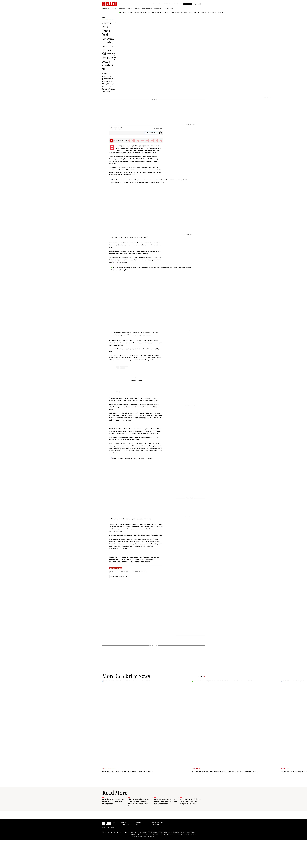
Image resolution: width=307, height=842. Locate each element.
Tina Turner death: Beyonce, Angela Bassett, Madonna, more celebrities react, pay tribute (138, 802)
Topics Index (156, 824)
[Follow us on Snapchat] (117, 832)
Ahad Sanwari (118, 127)
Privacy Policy (190, 832)
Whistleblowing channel (175, 832)
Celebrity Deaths (139, 571)
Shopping (157, 8)
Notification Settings (137, 834)
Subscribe (187, 4)
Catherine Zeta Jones (118, 576)
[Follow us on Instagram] (103, 832)
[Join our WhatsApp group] (126, 832)
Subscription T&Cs (157, 822)
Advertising (125, 824)
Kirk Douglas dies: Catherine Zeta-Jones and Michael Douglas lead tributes (190, 801)
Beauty (137, 8)
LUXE (164, 8)
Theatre (113, 571)
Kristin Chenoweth (131, 413)
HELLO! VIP (170, 8)
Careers (133, 836)
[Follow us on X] (108, 832)
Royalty (114, 8)
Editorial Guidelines (166, 834)
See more (200, 676)
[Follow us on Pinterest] (120, 832)
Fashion (121, 8)
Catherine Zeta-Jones (123, 245)
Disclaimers (134, 832)
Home (104, 17)
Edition (168, 4)
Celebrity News (108, 19)
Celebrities (105, 8)
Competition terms (152, 834)
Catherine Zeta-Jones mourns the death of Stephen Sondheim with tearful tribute (165, 801)
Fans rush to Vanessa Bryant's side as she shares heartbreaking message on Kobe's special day (225, 771)
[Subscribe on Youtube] (114, 832)
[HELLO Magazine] (109, 4)
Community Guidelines (158, 832)
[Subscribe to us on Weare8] (123, 832)
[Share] (160, 133)
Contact (139, 822)
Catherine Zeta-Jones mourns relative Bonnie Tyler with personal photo (127, 771)
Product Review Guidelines (146, 836)
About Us (124, 822)
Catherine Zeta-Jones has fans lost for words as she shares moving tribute (113, 801)
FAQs (137, 824)
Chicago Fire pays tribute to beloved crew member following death (138, 535)
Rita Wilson (113, 429)
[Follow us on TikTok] (111, 832)
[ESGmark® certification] (114, 823)
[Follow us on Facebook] (105, 832)
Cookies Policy (145, 832)
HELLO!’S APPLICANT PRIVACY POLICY (186, 834)
